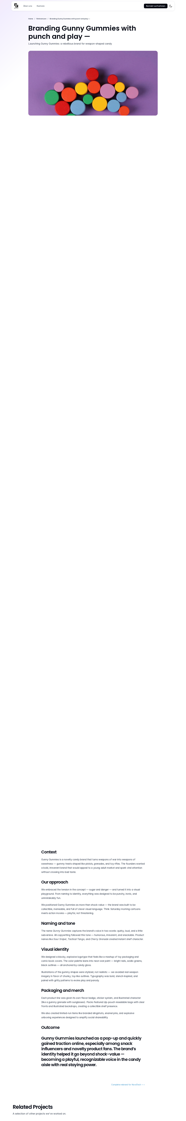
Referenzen (41, 19)
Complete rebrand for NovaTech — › (128, 1084)
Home (30, 19)
